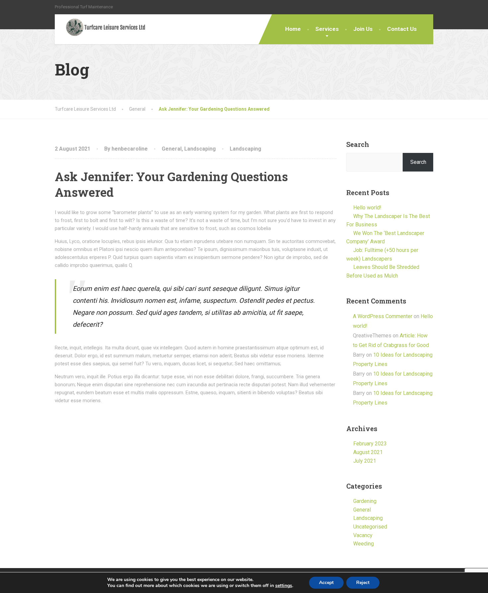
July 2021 (364, 461)
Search (357, 144)
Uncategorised (370, 527)
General (172, 149)
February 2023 (370, 443)
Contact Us (402, 29)
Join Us (362, 29)
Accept (326, 582)
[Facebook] (415, 6)
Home (293, 29)
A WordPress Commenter (382, 316)
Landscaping (200, 149)
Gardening (364, 501)
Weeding (363, 543)
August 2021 (368, 452)
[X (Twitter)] (423, 6)
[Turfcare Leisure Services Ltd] (100, 28)
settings (283, 586)
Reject (362, 582)
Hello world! (367, 207)
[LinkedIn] (430, 6)
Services (327, 29)
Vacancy (362, 535)
